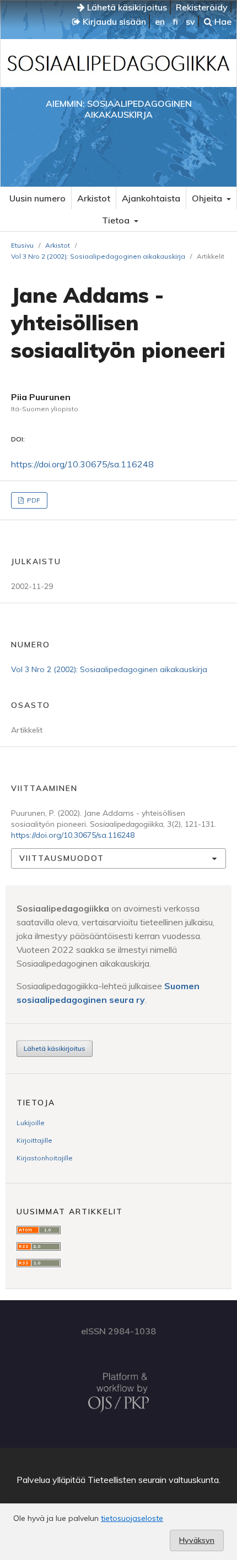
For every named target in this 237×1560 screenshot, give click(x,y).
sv (190, 21)
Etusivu (22, 245)
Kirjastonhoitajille (45, 1158)
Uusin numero (37, 198)
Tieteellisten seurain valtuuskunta (153, 1479)
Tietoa (117, 220)
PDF (32, 500)
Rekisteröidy (202, 7)
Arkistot (93, 198)
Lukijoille (31, 1123)
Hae (221, 21)
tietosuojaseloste (132, 1518)
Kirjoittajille (34, 1140)
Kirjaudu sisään (113, 21)
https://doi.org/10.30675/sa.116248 (82, 464)
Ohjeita (208, 198)
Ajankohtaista (151, 198)
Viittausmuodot (61, 858)
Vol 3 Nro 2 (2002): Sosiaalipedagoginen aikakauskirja (98, 256)
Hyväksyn (196, 1540)
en (160, 21)
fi (175, 21)
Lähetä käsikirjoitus (126, 7)
